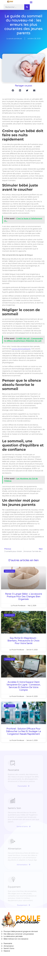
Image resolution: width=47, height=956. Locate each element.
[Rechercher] (27, 7)
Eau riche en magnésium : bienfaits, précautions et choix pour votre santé (23, 641)
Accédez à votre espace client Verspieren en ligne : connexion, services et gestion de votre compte (24, 686)
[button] (31, 2)
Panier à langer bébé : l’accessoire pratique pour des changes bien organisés (23, 597)
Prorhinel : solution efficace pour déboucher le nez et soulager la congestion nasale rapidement (23, 731)
